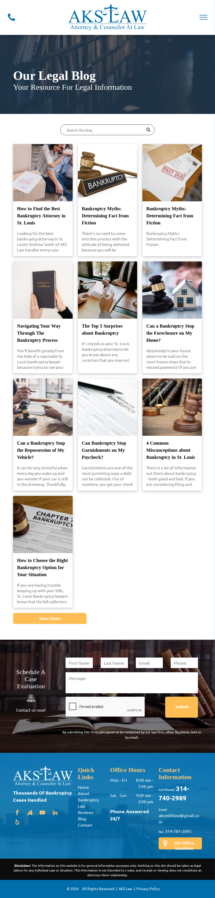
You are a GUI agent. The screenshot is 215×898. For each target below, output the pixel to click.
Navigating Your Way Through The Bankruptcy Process (39, 333)
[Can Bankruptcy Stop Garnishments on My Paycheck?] (107, 407)
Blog (82, 818)
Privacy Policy (148, 888)
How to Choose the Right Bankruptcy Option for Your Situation (42, 567)
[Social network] (30, 813)
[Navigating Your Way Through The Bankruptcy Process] (43, 290)
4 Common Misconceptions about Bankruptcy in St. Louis (170, 450)
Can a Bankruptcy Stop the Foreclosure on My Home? (170, 333)
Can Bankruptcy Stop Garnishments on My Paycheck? (104, 450)
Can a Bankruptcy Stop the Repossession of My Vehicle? (41, 450)
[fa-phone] (11, 21)
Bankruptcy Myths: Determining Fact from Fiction (105, 215)
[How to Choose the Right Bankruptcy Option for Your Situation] (43, 524)
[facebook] (17, 813)
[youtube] (42, 813)
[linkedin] (55, 813)
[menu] (203, 17)
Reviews (85, 812)
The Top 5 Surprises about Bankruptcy (102, 329)
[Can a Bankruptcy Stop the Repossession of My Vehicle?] (43, 407)
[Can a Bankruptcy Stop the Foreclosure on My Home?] (172, 290)
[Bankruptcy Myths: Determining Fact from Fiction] (107, 172)
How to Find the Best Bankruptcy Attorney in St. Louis (41, 215)
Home (83, 787)
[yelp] (17, 823)
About (83, 793)
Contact (85, 824)
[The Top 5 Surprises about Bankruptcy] (107, 290)
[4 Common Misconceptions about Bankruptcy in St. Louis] (172, 407)
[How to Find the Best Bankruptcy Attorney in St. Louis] (43, 172)
